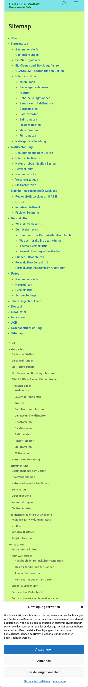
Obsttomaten (28, 108)
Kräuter (24, 92)
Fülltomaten (27, 135)
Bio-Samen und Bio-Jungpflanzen (37, 65)
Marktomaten (28, 130)
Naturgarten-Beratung (30, 141)
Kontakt (16, 306)
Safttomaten (28, 119)
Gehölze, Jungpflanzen (34, 98)
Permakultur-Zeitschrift (31, 262)
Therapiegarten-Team (26, 301)
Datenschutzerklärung (37, 681)
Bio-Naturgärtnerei (28, 60)
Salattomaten (28, 114)
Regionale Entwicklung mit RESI (36, 196)
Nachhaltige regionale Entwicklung (34, 190)
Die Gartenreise (25, 185)
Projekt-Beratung (27, 212)
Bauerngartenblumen (33, 87)
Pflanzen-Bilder (25, 76)
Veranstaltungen (26, 179)
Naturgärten (23, 284)
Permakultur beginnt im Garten (40, 251)
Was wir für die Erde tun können (40, 240)
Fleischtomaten (30, 124)
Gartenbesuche (25, 174)
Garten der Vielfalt (28, 49)
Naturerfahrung (22, 147)
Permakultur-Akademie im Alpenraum (40, 267)
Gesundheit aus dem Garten (34, 152)
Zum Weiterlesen (26, 229)
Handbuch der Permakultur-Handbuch (45, 235)
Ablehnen (44, 661)
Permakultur (19, 218)
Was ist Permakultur (29, 224)
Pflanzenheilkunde (27, 158)
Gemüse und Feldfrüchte (36, 103)
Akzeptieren (44, 649)
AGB (14, 322)
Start (14, 38)
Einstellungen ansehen (44, 672)
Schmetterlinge (25, 295)
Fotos (15, 273)
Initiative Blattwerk (28, 207)
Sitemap (17, 333)
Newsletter (18, 312)
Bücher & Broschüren (29, 257)
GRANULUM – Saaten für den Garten (39, 71)
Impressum (59, 681)
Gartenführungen (27, 54)
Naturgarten (19, 43)
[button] (82, 607)
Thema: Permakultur (33, 246)
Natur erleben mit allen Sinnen (35, 163)
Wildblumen (27, 82)
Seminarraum (24, 169)
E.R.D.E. (20, 202)
